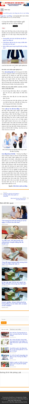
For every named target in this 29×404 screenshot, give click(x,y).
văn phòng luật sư (10, 72)
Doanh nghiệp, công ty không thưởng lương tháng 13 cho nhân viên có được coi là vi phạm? (14, 303)
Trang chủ (2, 16)
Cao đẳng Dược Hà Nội (8, 154)
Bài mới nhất (4, 329)
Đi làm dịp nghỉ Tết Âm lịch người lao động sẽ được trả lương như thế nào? (14, 283)
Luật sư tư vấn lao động (12, 108)
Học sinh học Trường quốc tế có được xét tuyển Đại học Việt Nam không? (18, 334)
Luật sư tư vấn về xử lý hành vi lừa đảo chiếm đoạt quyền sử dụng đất (11, 194)
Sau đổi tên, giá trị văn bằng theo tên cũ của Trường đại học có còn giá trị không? (19, 349)
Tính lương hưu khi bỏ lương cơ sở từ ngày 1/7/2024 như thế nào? (14, 221)
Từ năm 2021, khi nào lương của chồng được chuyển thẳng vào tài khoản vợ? (12, 242)
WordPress (12, 397)
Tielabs (25, 397)
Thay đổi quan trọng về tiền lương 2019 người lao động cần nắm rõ (14, 263)
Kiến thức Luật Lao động (20, 186)
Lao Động (9, 16)
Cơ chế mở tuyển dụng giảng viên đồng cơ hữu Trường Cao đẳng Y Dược (19, 357)
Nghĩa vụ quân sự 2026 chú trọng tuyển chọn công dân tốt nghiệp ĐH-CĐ (18, 364)
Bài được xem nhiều (15, 329)
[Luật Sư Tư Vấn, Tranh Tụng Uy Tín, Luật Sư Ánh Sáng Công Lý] (14, 4)
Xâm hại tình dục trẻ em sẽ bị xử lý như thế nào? (18, 198)
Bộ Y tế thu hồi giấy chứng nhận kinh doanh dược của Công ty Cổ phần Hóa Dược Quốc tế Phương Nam (19, 342)
